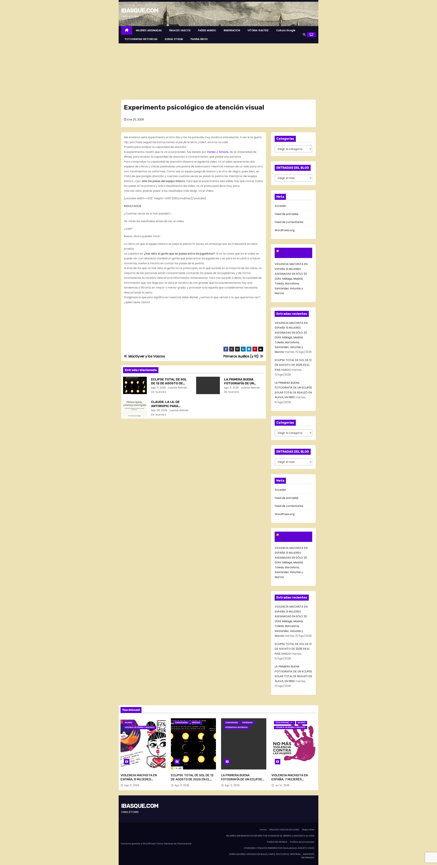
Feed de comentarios (289, 222)
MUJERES (128, 722)
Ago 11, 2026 (158, 387)
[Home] (126, 30)
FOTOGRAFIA (247, 722)
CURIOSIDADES (181, 722)
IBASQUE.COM (139, 10)
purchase (136, 142)
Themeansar (184, 843)
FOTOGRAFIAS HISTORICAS (141, 39)
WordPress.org (284, 230)
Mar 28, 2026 (159, 410)
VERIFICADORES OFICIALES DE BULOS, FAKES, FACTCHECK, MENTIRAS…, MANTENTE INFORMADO (271, 856)
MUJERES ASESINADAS (149, 30)
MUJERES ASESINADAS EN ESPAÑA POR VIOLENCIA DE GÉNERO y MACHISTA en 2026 (270, 835)
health (149, 152)
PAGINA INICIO (199, 39)
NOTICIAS (196, 722)
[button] (304, 35)
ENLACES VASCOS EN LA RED (284, 829)
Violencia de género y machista (139, 727)
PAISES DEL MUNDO (277, 842)
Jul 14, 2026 (282, 785)
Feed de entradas (286, 214)
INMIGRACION (232, 30)
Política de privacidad (302, 842)
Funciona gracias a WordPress (138, 843)
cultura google (285, 30)
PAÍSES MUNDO (207, 30)
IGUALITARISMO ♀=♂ (284, 722)
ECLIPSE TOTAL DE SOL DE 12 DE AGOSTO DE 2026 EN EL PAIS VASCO (169, 384)
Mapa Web (308, 829)
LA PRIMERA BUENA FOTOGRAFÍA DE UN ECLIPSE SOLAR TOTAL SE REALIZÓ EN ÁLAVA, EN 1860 (242, 781)
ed (209, 142)
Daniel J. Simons (217, 152)
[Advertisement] (218, 69)
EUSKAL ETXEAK (174, 39)
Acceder (280, 206)
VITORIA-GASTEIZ (258, 30)
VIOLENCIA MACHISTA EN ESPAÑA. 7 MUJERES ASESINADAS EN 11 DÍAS (289, 779)
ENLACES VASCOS (180, 30)
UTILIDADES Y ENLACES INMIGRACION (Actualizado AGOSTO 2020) (279, 848)
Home (263, 829)
